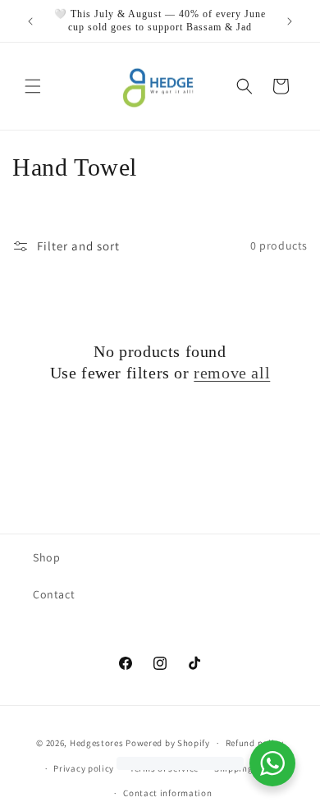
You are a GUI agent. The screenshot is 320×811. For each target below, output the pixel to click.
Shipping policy (248, 768)
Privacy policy (83, 768)
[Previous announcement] (30, 21)
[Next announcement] (290, 21)
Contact (54, 594)
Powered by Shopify (168, 743)
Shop (46, 557)
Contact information (167, 793)
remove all (232, 373)
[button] (33, 86)
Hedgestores (97, 743)
